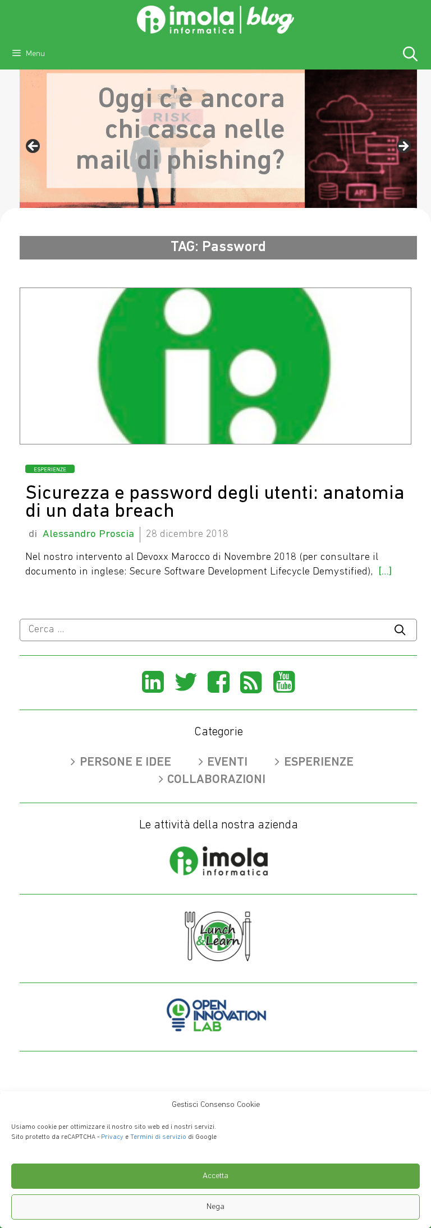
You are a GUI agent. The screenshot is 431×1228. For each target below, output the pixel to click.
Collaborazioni (216, 779)
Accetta (215, 1176)
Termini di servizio (158, 1137)
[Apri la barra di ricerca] (410, 56)
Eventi (227, 762)
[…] (385, 572)
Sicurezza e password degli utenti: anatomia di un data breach (215, 503)
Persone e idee (125, 762)
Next (403, 146)
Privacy (112, 1137)
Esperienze (50, 470)
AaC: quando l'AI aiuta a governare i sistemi (293, 143)
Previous (33, 146)
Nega (215, 1207)
